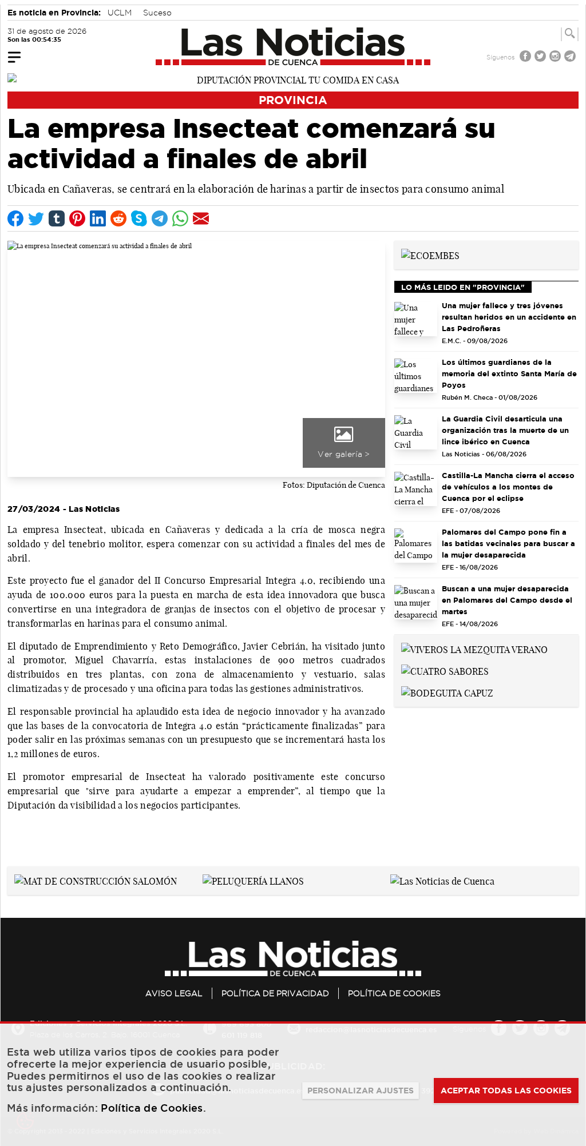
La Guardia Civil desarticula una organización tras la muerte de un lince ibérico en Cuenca (505, 430)
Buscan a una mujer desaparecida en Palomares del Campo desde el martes (507, 599)
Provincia (293, 99)
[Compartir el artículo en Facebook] (15, 218)
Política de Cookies (394, 993)
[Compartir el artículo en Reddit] (118, 218)
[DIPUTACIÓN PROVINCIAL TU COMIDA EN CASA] (293, 79)
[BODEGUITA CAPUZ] (447, 692)
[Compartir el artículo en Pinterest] (77, 218)
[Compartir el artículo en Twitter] (36, 218)
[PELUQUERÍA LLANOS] (253, 880)
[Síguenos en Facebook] (526, 57)
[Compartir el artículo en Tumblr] (57, 218)
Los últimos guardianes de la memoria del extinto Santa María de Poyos (509, 373)
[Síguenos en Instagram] (556, 57)
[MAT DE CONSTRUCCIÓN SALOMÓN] (95, 880)
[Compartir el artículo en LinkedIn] (98, 218)
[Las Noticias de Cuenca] (293, 46)
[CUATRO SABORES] (445, 670)
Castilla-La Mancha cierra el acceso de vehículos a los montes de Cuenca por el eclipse (508, 486)
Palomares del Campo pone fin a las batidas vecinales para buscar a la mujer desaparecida (508, 543)
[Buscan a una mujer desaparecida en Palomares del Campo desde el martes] (415, 602)
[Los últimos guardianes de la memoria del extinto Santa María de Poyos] (415, 376)
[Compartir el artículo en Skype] (139, 218)
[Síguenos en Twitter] (541, 57)
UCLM (120, 13)
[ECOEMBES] (430, 254)
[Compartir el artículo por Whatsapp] (180, 218)
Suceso (157, 13)
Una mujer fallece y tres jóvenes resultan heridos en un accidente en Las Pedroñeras (509, 316)
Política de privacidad (275, 993)
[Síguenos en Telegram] (571, 57)
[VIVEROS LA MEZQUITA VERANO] (474, 648)
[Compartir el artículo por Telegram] (160, 218)
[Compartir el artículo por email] (201, 218)
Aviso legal (174, 993)
